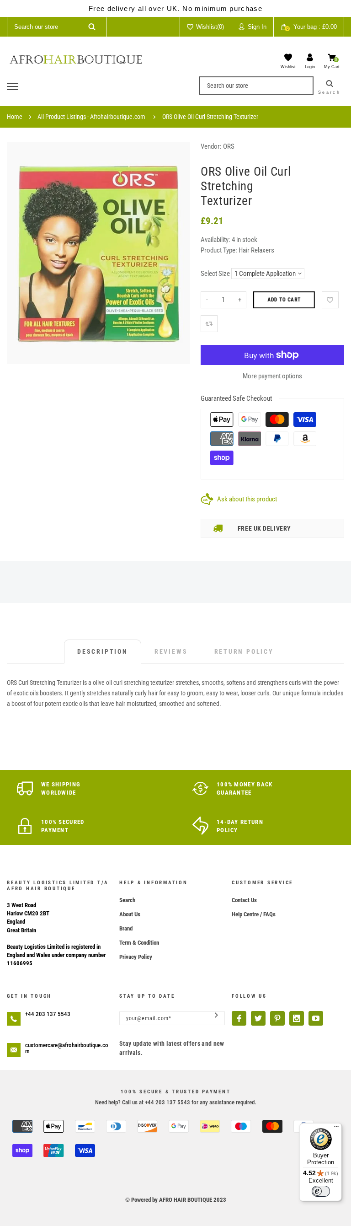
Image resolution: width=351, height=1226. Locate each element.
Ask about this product (247, 499)
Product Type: (219, 250)
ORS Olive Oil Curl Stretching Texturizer (210, 116)
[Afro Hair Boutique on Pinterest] (277, 1018)
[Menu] (336, 1128)
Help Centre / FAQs (254, 914)
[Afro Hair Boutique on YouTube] (315, 1018)
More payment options (272, 376)
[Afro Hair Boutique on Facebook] (239, 1018)
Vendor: (211, 146)
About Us (129, 914)
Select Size (215, 273)
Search (127, 900)
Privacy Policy (135, 956)
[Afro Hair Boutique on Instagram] (296, 1018)
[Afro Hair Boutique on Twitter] (258, 1018)
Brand (126, 928)
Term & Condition (139, 942)
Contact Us (244, 900)
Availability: (216, 240)
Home (14, 116)
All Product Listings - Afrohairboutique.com (91, 116)
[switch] (321, 1191)
